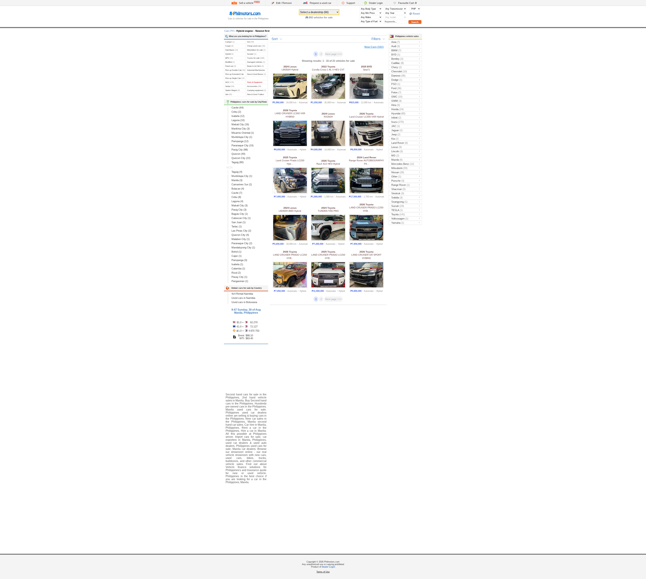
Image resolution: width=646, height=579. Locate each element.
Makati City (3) (239, 205)
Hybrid (229, 54)
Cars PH (229, 30)
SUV (229, 82)
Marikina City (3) (240, 128)
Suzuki (397, 205)
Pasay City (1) (239, 276)
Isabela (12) (237, 116)
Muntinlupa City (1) (241, 137)
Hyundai (398, 113)
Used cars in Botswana (244, 302)
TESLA (397, 210)
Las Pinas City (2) (241, 230)
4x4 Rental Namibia (242, 293)
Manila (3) (236, 180)
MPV (229, 58)
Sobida (397, 197)
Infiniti (396, 117)
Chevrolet (399, 71)
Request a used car (320, 3)
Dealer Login (375, 3)
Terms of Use (323, 572)
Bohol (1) (236, 251)
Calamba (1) (238, 268)
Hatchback (231, 50)
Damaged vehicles (256, 62)
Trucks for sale (255, 58)
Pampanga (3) (239, 260)
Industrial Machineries (256, 70)
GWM (396, 100)
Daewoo (398, 75)
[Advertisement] (246, 366)
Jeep (395, 134)
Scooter (251, 54)
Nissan (397, 172)
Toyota (398, 214)
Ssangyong (399, 201)
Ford (396, 88)
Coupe (229, 46)
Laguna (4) (237, 201)
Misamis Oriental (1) (242, 132)
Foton (396, 92)
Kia (395, 138)
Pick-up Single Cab (235, 78)
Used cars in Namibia (243, 297)
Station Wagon (232, 90)
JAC (395, 126)
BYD (395, 54)
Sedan (229, 86)
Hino (395, 105)
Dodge (396, 79)
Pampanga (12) (239, 141)
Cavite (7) (236, 192)
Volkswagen (399, 218)
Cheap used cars (256, 46)
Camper (230, 42)
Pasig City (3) (238, 209)
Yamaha (397, 222)
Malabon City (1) (240, 239)
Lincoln (397, 151)
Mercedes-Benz (402, 163)
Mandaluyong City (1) (243, 247)
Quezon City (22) (240, 158)
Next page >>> (333, 54)
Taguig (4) (236, 171)
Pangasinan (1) (239, 281)
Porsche (397, 180)
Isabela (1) (237, 264)
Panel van (230, 66)
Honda (397, 109)
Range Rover (400, 184)
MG (395, 155)
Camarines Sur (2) (241, 184)
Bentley (397, 58)
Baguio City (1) (239, 213)
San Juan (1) (238, 222)
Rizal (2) (236, 272)
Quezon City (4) (240, 234)
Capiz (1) (236, 255)
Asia (395, 42)
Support (350, 3)
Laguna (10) (238, 120)
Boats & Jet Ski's (255, 66)
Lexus (396, 147)
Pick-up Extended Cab (234, 74)
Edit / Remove (283, 3)
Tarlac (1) (236, 226)
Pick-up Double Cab (235, 70)
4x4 (250, 42)
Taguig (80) (237, 162)
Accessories (254, 86)
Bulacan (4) (237, 188)
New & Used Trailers (255, 94)
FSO (395, 84)
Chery (396, 67)
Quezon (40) (238, 153)
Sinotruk (397, 193)
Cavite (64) (237, 107)
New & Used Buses (256, 74)
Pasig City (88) (239, 149)
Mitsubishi (399, 168)
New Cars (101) (374, 47)
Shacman (398, 189)
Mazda (397, 159)
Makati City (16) (240, 124)
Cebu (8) (236, 197)
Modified (230, 62)
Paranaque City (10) (242, 145)
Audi (395, 46)
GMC (396, 96)
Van (228, 94)
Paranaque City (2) (241, 243)
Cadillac (397, 63)
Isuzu (397, 121)
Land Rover (399, 142)
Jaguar (397, 130)
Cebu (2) (236, 111)
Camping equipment (256, 90)
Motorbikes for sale (256, 50)
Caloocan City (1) (241, 218)
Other (396, 176)
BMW (396, 50)
